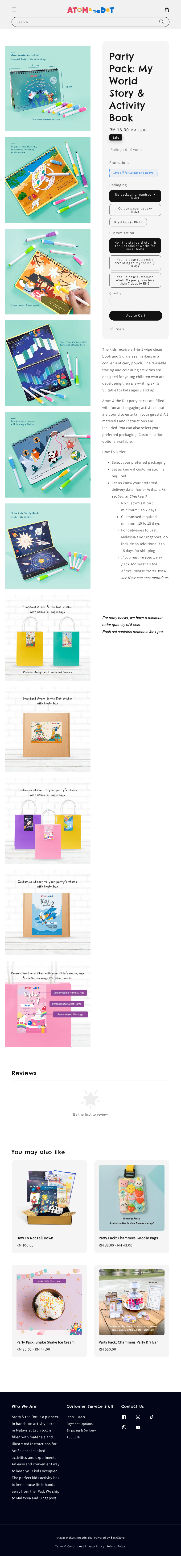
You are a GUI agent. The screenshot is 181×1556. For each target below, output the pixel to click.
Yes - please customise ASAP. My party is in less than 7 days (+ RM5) (135, 280)
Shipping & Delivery (81, 1430)
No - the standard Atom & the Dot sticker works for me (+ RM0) (135, 245)
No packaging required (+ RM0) (135, 196)
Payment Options (80, 1424)
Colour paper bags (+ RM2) (135, 210)
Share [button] (120, 329)
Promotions (119, 162)
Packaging (118, 184)
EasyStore (117, 1538)
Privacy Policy (94, 1546)
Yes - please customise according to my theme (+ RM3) (135, 262)
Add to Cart (135, 315)
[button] (14, 10)
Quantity (115, 293)
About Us (74, 1437)
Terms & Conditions (68, 1546)
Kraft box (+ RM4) (128, 222)
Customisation (121, 232)
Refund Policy (116, 1546)
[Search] (161, 21)
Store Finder (76, 1417)
